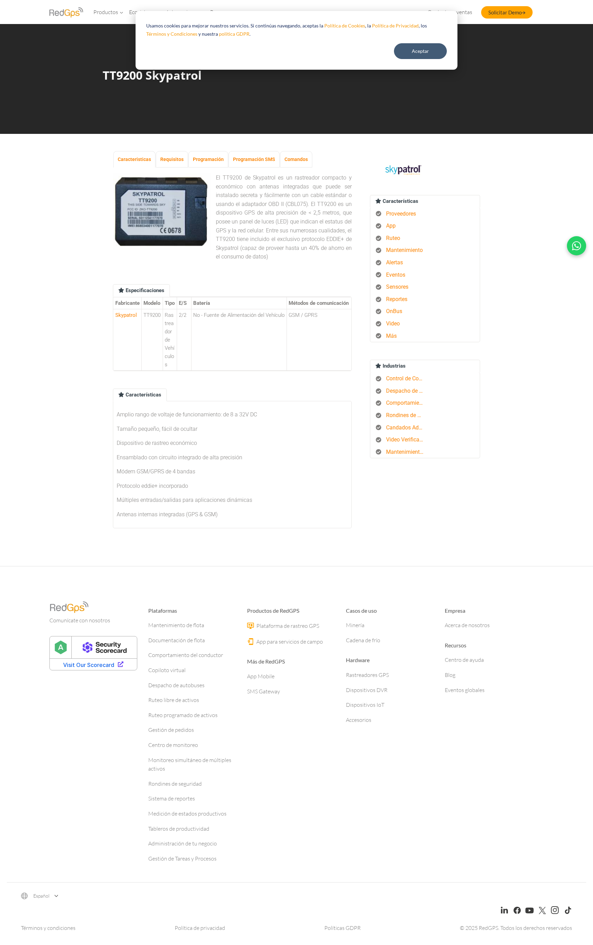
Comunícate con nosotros (79, 620)
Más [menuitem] (391, 336)
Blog (450, 674)
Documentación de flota (176, 640)
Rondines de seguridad (175, 783)
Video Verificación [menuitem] (407, 439)
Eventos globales (465, 690)
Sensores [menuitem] (397, 287)
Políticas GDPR (342, 927)
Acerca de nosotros (467, 625)
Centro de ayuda (464, 659)
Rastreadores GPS (367, 674)
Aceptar (420, 51)
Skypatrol (126, 315)
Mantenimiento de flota (176, 625)
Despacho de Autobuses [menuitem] (407, 391)
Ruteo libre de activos (173, 699)
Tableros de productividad (178, 828)
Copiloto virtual (167, 670)
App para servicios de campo (289, 641)
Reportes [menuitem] (396, 299)
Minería (355, 625)
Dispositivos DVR (366, 690)
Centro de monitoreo (173, 744)
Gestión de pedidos (171, 729)
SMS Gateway (263, 691)
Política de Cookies (344, 25)
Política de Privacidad (395, 25)
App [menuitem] (391, 225)
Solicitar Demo (505, 12)
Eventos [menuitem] (395, 275)
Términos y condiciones (48, 927)
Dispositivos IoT (365, 704)
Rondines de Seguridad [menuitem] (407, 415)
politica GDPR (234, 34)
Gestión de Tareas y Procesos (182, 858)
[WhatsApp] (576, 245)
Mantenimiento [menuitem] (404, 250)
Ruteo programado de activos (183, 715)
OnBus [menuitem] (394, 311)
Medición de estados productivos (187, 813)
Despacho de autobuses (176, 685)
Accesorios (358, 719)
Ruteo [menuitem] (393, 238)
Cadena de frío (363, 640)
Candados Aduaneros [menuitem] (407, 427)
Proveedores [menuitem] (401, 213)
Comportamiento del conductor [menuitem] (407, 403)
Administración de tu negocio (182, 843)
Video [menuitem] (393, 323)
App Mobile (261, 676)
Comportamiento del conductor (185, 655)
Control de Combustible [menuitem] (407, 378)
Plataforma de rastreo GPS (287, 625)
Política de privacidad (200, 927)
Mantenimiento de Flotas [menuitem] (407, 452)
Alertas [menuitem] (394, 262)
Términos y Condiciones (171, 34)
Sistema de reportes (171, 798)
